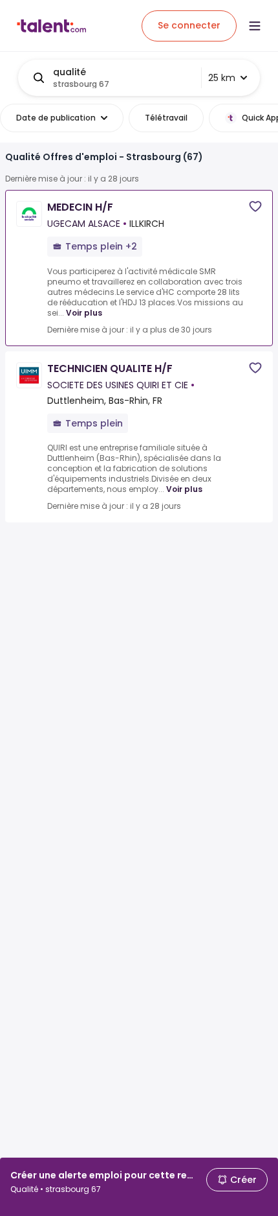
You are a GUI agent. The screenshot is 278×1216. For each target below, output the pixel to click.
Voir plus (84, 312)
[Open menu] (254, 26)
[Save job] (255, 206)
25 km (221, 77)
